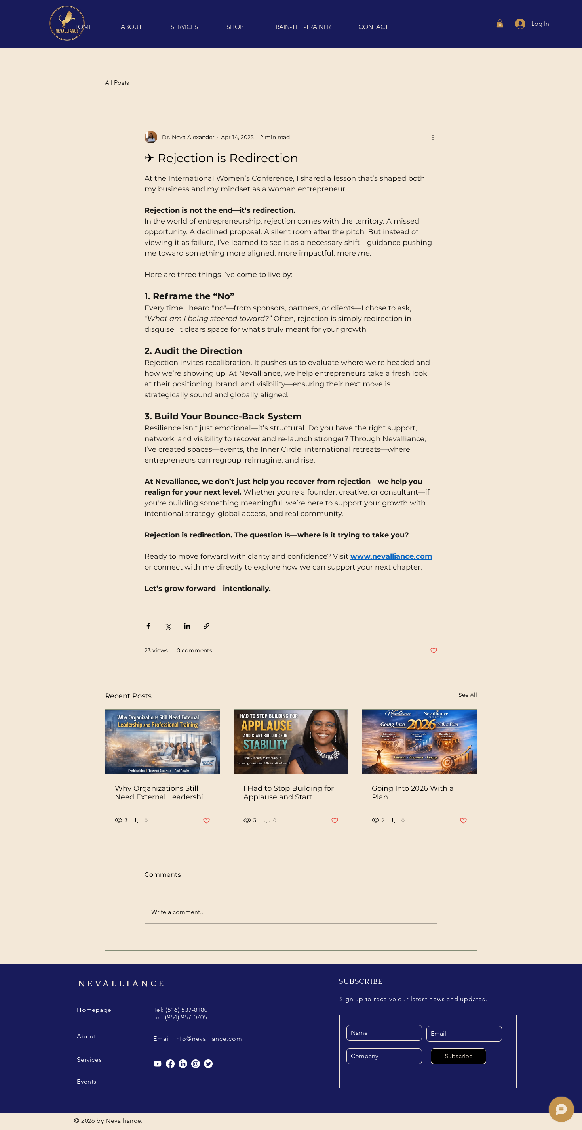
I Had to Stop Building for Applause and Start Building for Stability (288, 792)
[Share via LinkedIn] (187, 626)
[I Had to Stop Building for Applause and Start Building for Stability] (291, 742)
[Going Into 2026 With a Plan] (419, 742)
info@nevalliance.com (208, 1038)
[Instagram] (195, 1063)
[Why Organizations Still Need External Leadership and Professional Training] (162, 742)
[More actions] (432, 137)
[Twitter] (208, 1063)
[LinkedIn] (183, 1063)
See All (467, 694)
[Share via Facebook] (148, 626)
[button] (499, 23)
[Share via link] (206, 626)
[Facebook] (170, 1063)
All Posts (117, 82)
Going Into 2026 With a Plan (413, 792)
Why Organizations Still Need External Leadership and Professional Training (161, 792)
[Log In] (520, 23)
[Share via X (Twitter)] (167, 626)
